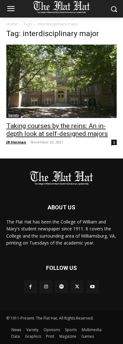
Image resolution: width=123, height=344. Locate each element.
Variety (13, 115)
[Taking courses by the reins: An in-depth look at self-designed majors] (61, 81)
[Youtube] (92, 287)
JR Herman (16, 142)
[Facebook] (30, 287)
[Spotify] (61, 287)
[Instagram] (46, 287)
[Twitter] (77, 287)
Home (11, 24)
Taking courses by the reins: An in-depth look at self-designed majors (57, 129)
